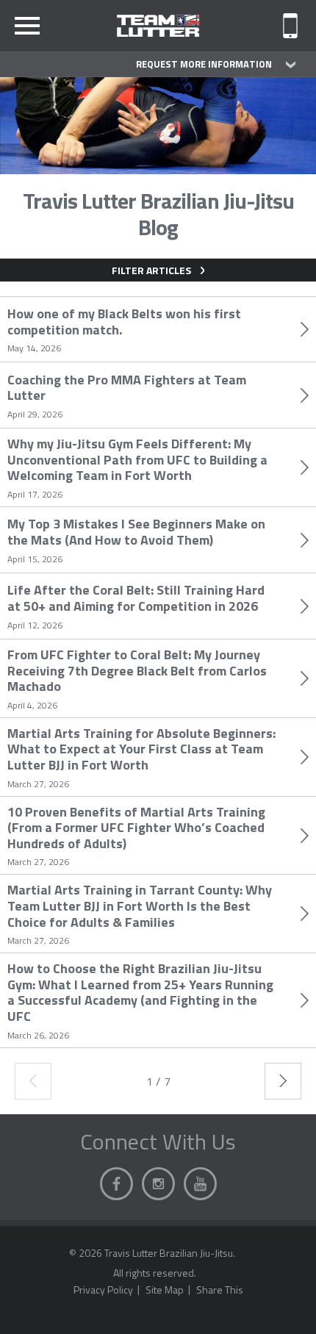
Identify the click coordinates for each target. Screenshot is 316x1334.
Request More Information (204, 64)
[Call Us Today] (290, 25)
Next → (283, 1081)
